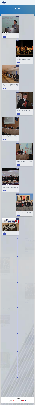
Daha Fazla (17, 395)
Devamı (18, 62)
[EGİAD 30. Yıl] (4, 2)
